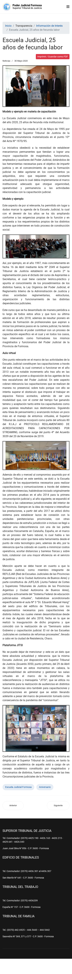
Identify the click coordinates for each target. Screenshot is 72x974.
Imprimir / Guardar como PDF (52, 56)
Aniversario (45, 787)
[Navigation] (67, 6)
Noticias (6, 61)
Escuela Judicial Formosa (18, 787)
